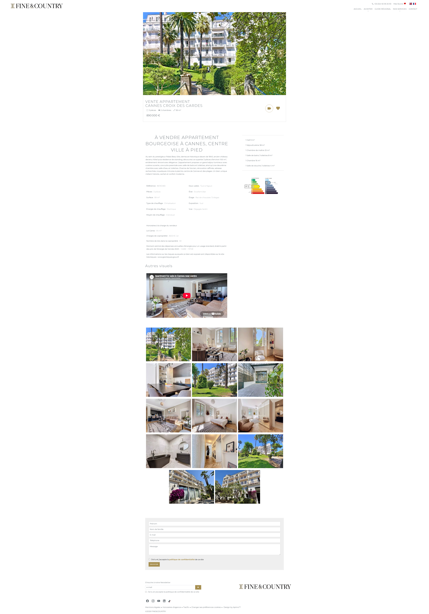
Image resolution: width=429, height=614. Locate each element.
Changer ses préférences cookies (206, 607)
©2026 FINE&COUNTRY (155, 611)
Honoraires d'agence (172, 607)
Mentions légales (152, 607)
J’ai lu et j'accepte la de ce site (177, 559)
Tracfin (186, 607)
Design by (232, 607)
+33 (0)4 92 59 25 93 (382, 4)
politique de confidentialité (182, 559)
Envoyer (154, 564)
